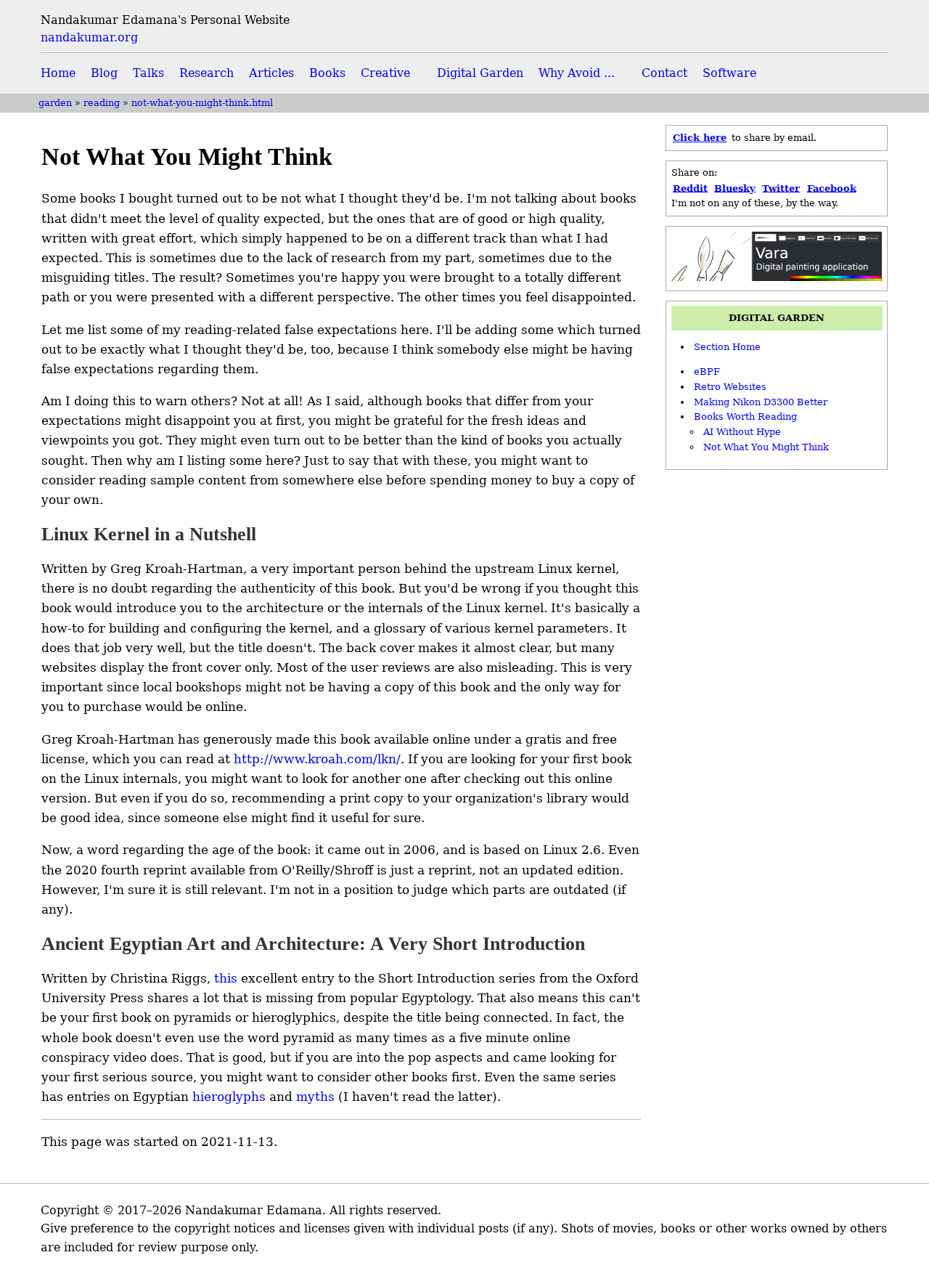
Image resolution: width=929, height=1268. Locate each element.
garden (55, 102)
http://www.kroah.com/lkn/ (317, 759)
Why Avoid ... (577, 73)
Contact (664, 73)
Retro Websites (730, 386)
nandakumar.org (89, 37)
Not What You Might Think (766, 447)
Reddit (690, 187)
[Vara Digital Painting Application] (777, 277)
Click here (700, 137)
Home (58, 73)
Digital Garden (480, 73)
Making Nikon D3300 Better (760, 402)
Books (327, 73)
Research (206, 73)
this (225, 978)
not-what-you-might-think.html (202, 102)
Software (729, 73)
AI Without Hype (742, 431)
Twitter (781, 187)
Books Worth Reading (745, 416)
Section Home (727, 346)
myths (315, 1096)
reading (101, 102)
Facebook (831, 187)
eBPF (707, 371)
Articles (271, 73)
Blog (104, 73)
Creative (385, 73)
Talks (148, 73)
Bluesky (735, 187)
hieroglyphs (229, 1096)
